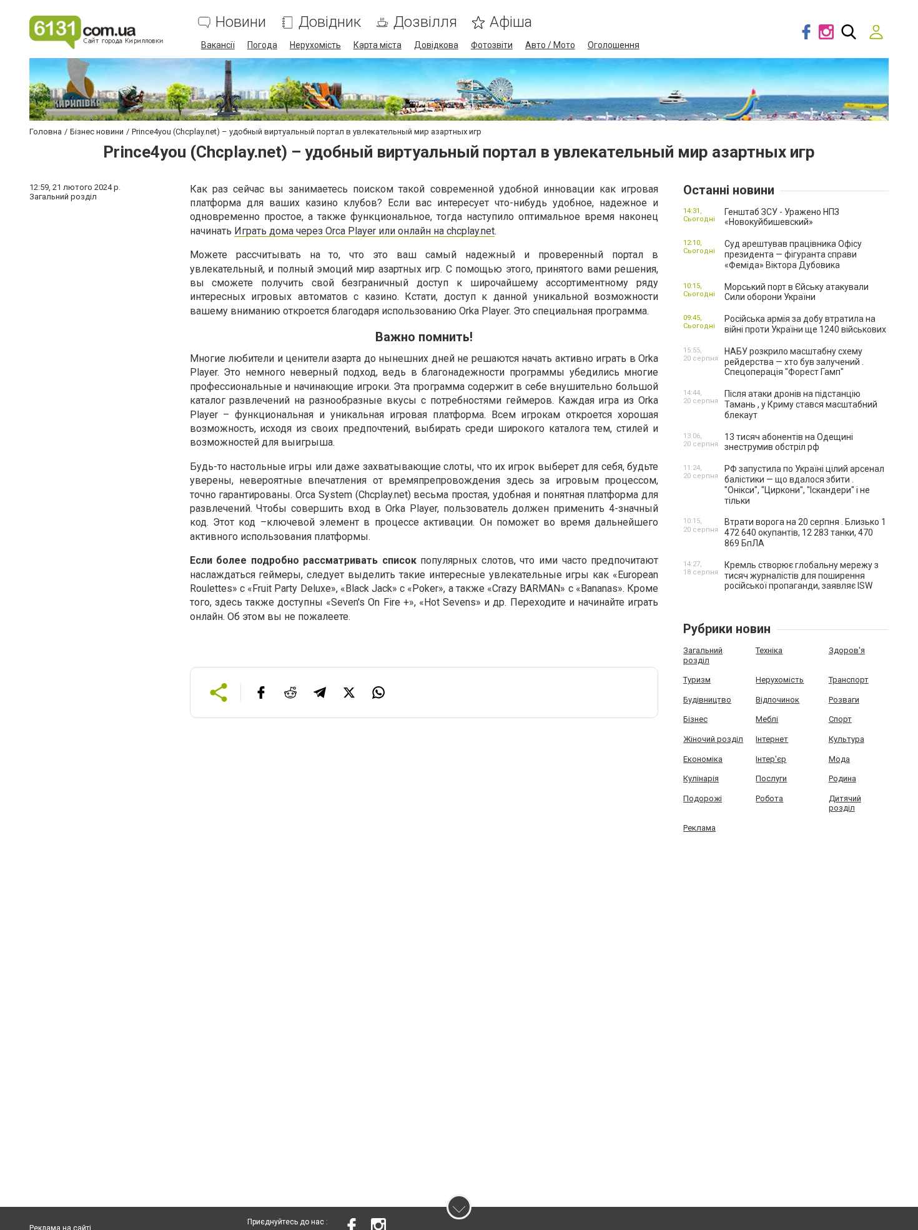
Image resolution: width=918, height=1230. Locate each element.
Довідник (330, 22)
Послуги (771, 778)
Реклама (699, 827)
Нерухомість (315, 45)
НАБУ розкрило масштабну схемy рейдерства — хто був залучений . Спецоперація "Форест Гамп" (794, 362)
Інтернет (772, 739)
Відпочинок (777, 699)
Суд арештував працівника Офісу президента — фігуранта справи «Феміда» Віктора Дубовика (793, 254)
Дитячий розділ (845, 803)
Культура (846, 739)
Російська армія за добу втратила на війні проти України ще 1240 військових (805, 324)
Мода (839, 759)
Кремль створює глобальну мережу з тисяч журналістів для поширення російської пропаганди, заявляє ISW (801, 575)
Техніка (769, 650)
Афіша (511, 22)
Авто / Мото (550, 45)
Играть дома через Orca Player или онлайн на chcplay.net (364, 231)
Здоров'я (847, 650)
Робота (769, 798)
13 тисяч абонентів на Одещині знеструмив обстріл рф (788, 442)
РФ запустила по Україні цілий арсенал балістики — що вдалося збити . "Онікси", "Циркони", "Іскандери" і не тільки (804, 484)
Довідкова (436, 45)
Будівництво (707, 699)
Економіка (703, 759)
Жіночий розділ (713, 739)
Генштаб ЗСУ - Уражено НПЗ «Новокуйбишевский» (781, 217)
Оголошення (613, 45)
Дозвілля (425, 22)
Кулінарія (701, 778)
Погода (262, 45)
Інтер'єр (771, 759)
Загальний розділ (703, 655)
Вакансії (218, 45)
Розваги (844, 699)
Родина (842, 778)
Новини (240, 22)
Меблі (767, 719)
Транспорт (849, 679)
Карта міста (377, 45)
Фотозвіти (492, 45)
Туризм (697, 679)
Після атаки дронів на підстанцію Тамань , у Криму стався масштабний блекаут (800, 404)
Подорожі (702, 798)
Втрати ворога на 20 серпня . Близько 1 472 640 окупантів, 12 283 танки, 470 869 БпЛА (805, 532)
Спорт (840, 719)
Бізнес (695, 719)
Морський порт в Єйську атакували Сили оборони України (796, 292)
